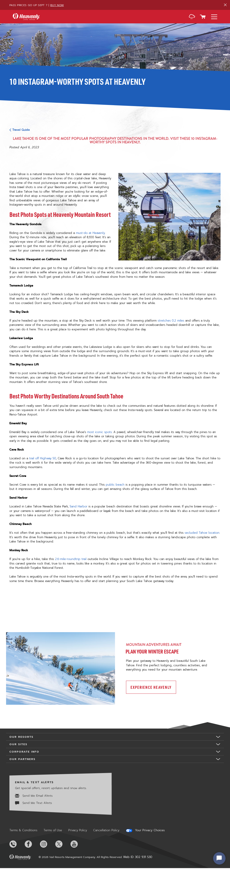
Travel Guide (21, 130)
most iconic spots (99, 432)
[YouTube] (78, 844)
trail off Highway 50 (42, 458)
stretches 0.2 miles (171, 320)
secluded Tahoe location (202, 533)
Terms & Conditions (23, 830)
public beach (115, 484)
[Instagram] (47, 844)
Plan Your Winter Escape (152, 651)
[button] (192, 17)
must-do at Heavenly (90, 233)
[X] (62, 844)
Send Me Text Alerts (36, 803)
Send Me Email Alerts (37, 795)
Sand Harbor (78, 506)
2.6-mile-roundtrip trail (70, 559)
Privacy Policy (77, 830)
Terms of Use (53, 830)
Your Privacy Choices (149, 830)
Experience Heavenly (151, 687)
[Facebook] (32, 844)
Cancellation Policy (106, 830)
